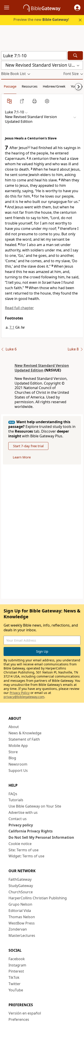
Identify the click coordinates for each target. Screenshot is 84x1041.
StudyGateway (21, 885)
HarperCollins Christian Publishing (38, 898)
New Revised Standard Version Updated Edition (42, 368)
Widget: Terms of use (26, 856)
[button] (77, 7)
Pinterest (16, 971)
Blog (12, 757)
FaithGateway (20, 879)
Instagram (17, 965)
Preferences (19, 1019)
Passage (10, 86)
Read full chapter (19, 307)
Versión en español (25, 1013)
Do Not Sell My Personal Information (41, 837)
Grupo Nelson (20, 904)
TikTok (14, 977)
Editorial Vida (20, 910)
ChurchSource (21, 891)
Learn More (22, 457)
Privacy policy (21, 825)
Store (13, 751)
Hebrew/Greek (54, 86)
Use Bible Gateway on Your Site (35, 806)
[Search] (75, 55)
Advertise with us (23, 812)
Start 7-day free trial (28, 446)
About (14, 726)
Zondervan (18, 929)
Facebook (17, 958)
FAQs (13, 793)
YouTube (16, 990)
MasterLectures (22, 935)
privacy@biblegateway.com (24, 697)
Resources (29, 86)
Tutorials (16, 799)
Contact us (18, 818)
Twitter (15, 983)
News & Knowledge (25, 733)
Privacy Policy (20, 693)
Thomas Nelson (22, 916)
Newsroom (18, 764)
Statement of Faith (24, 739)
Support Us (18, 770)
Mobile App (18, 745)
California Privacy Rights (31, 831)
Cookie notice (20, 843)
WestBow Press (22, 923)
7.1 (11, 327)
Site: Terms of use (24, 849)
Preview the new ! (41, 19)
